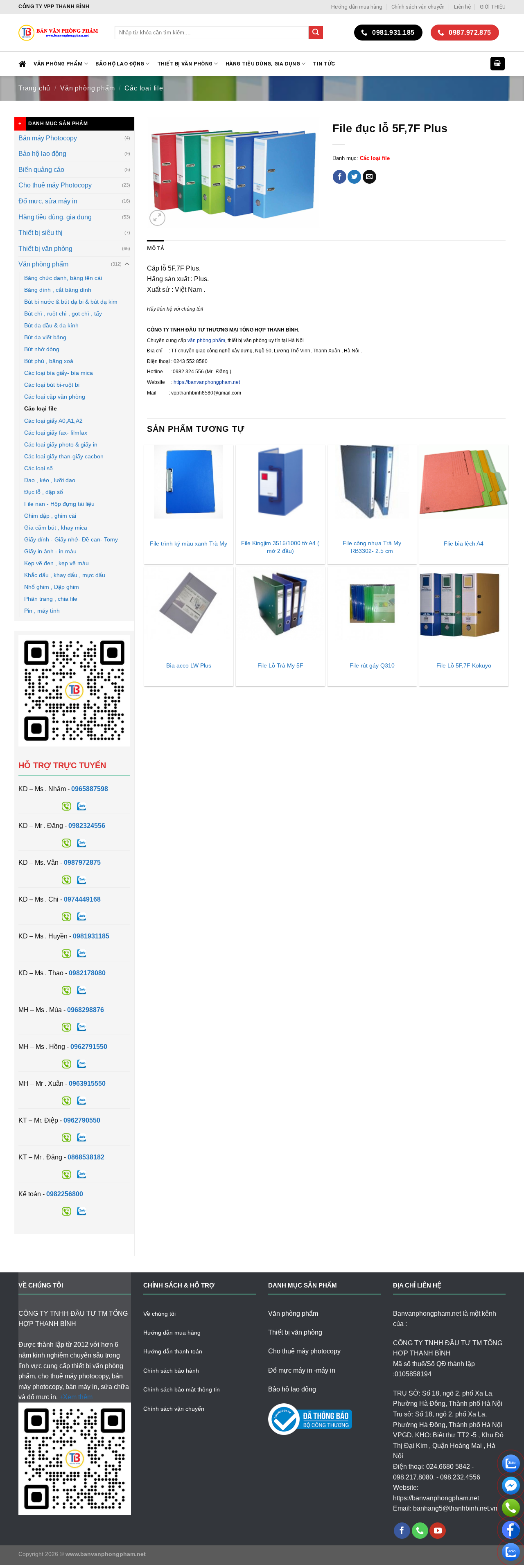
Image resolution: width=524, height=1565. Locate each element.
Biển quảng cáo (41, 169)
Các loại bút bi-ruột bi (51, 384)
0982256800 (64, 1194)
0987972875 (82, 862)
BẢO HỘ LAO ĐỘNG (119, 64)
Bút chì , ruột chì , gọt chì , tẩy (63, 313)
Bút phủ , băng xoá (48, 361)
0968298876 (85, 1009)
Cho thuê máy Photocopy (55, 185)
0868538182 (86, 1157)
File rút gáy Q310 (372, 665)
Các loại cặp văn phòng (54, 396)
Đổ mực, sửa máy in (47, 201)
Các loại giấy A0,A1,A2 (53, 420)
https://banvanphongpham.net (207, 382)
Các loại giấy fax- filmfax (55, 432)
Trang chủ (34, 88)
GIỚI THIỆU (493, 7)
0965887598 (89, 788)
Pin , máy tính (42, 610)
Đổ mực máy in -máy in (301, 1370)
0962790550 (81, 1120)
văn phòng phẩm (206, 340)
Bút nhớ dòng (41, 349)
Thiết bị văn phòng (185, 64)
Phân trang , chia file (50, 598)
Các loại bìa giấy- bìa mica (58, 373)
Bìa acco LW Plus (188, 665)
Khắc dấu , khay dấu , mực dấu (64, 575)
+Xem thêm (76, 1397)
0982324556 (86, 825)
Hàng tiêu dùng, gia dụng (263, 64)
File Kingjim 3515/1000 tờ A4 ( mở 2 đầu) (280, 547)
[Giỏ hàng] (497, 63)
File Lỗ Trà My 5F (280, 665)
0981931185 (91, 936)
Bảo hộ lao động (42, 153)
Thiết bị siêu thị (40, 232)
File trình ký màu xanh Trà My (188, 543)
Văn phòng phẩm (87, 88)
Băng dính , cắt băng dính (57, 289)
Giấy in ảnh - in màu (50, 551)
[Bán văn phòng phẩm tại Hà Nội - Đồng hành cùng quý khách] (60, 32)
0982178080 (87, 973)
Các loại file (143, 88)
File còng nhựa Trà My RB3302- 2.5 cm (372, 547)
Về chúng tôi (159, 1313)
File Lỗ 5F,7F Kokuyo (463, 665)
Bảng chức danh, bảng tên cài (63, 278)
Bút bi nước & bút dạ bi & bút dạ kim (70, 301)
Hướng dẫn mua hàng (356, 7)
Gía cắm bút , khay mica (55, 527)
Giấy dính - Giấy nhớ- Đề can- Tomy (71, 539)
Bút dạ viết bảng (45, 337)
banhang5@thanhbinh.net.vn (455, 1508)
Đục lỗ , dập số (43, 492)
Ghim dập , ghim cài (50, 515)
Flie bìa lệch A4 (463, 543)
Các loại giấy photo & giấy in (60, 444)
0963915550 (87, 1083)
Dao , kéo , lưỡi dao (49, 480)
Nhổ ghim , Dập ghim (51, 587)
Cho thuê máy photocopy (304, 1351)
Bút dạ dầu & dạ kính (51, 325)
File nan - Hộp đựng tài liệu (59, 504)
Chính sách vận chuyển (418, 7)
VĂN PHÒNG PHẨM (58, 64)
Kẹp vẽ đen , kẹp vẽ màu (56, 563)
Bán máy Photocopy (47, 138)
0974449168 (82, 899)
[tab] (155, 248)
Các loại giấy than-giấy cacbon (64, 456)
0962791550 (88, 1046)
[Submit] (316, 33)
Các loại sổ (38, 468)
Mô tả (155, 248)
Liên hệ (462, 7)
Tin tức (324, 64)
